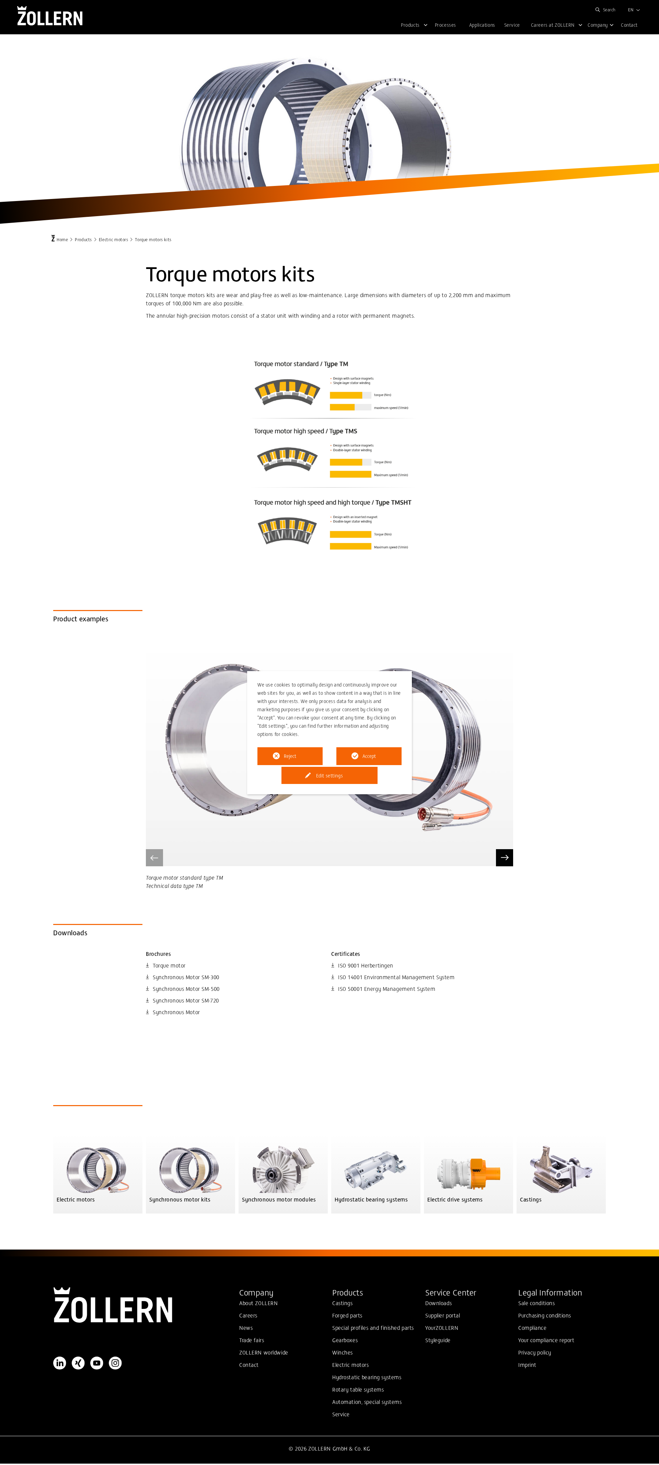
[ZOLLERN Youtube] (96, 1363)
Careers (248, 1315)
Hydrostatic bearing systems (366, 1377)
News (246, 1327)
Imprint (527, 1364)
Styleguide (438, 1340)
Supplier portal (442, 1315)
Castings (342, 1302)
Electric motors (113, 239)
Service (341, 1414)
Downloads (438, 1302)
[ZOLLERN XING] (78, 1363)
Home (62, 239)
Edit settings (329, 775)
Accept (369, 755)
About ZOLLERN (258, 1302)
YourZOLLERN (441, 1327)
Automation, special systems (367, 1401)
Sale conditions (536, 1302)
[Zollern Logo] (143, 1305)
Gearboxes (345, 1340)
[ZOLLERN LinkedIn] (59, 1363)
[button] (504, 857)
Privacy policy (534, 1352)
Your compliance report (546, 1340)
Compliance (532, 1327)
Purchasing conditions (544, 1315)
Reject (290, 755)
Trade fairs (251, 1340)
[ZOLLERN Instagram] (115, 1363)
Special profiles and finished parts (373, 1327)
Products (83, 239)
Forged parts (347, 1315)
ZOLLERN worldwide (263, 1352)
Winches (342, 1352)
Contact (249, 1364)
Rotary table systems (358, 1389)
